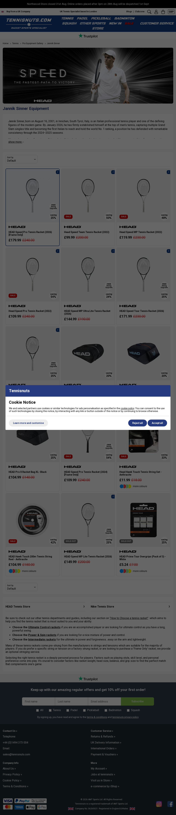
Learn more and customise (28, 423)
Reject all (137, 423)
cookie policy (127, 408)
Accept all (157, 423)
